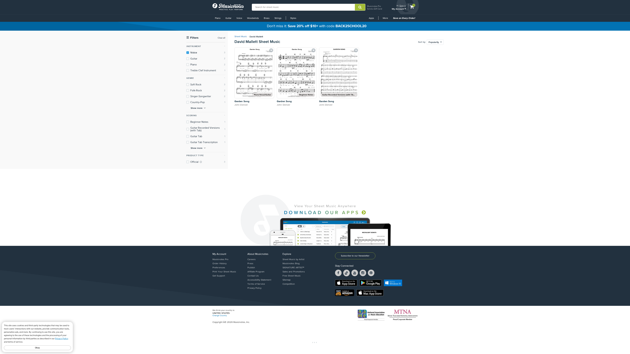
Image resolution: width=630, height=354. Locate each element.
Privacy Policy (254, 288)
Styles (293, 18)
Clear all (221, 38)
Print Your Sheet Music (224, 272)
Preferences (218, 267)
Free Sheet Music (292, 276)
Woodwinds (253, 18)
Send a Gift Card (374, 9)
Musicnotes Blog (291, 263)
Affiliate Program (255, 272)
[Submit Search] (360, 7)
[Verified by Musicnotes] (201, 162)
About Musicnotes (257, 254)
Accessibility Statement (259, 280)
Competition (289, 284)
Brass (267, 18)
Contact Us (253, 276)
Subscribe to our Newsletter (355, 256)
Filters (192, 37)
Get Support (218, 276)
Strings (278, 18)
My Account (398, 9)
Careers (251, 259)
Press (250, 263)
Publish (251, 267)
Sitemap (287, 280)
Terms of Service (256, 284)
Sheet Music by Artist (293, 259)
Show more (196, 108)
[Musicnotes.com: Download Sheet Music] (228, 7)
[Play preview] (271, 50)
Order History (219, 263)
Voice (239, 18)
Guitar (228, 18)
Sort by (421, 42)
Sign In (402, 5)
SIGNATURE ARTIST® (293, 267)
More (386, 19)
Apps (371, 18)
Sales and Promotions (294, 272)
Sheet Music (240, 36)
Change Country (219, 316)
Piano (217, 18)
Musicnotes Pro (374, 6)
